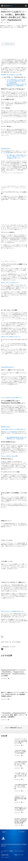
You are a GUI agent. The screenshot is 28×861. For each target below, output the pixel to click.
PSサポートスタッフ (9, 44)
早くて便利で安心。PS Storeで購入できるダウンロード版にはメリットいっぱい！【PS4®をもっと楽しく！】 (17, 156)
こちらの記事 (6, 152)
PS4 (10, 641)
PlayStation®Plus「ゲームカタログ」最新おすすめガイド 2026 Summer (21, 809)
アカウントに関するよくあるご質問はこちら (11, 397)
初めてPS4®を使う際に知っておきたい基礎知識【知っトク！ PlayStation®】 (16, 84)
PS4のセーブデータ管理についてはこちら (11, 336)
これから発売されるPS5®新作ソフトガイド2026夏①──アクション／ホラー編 (21, 786)
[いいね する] (8, 678)
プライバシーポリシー (19, 851)
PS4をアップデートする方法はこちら (9, 282)
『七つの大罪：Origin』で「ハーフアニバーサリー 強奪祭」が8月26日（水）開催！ (21, 775)
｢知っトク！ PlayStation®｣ (10, 431)
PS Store (6, 641)
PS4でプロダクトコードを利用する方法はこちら (12, 611)
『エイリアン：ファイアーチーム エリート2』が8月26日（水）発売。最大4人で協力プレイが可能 (21, 741)
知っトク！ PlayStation (16, 641)
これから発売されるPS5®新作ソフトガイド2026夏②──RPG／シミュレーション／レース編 (21, 763)
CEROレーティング (18, 855)
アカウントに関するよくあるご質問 (9, 456)
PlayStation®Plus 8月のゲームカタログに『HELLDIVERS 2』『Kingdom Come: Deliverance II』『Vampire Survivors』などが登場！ (13, 673)
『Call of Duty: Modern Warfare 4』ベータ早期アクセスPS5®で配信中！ (20, 752)
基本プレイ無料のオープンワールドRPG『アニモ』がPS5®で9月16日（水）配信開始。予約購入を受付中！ (14, 694)
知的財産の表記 (5, 855)
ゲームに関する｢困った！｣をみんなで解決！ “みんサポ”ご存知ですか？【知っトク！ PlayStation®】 (16, 81)
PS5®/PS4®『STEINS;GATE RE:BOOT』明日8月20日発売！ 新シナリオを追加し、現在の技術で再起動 (21, 820)
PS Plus (2, 641)
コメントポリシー (5, 857)
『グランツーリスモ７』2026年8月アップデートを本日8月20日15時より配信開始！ (20, 798)
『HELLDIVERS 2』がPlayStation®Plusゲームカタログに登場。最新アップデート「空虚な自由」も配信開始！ (14, 715)
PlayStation (8, 5)
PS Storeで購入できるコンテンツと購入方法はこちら (13, 429)
